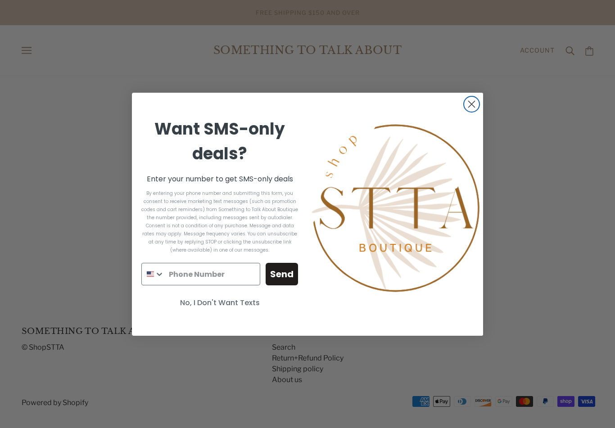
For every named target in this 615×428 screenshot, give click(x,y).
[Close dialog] (471, 104)
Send (282, 274)
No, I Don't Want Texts (220, 302)
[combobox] (153, 274)
